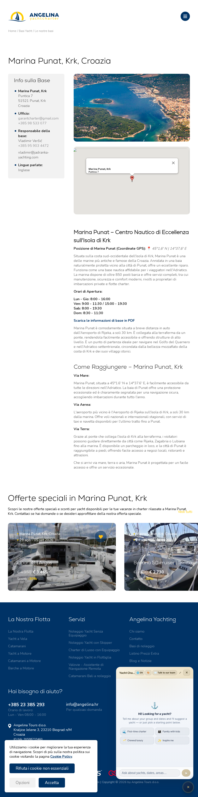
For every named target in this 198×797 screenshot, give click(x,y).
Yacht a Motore (20, 653)
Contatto (136, 639)
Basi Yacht (25, 31)
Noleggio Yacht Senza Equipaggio (86, 633)
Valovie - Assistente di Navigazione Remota (86, 667)
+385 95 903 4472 (33, 145)
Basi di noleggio (141, 646)
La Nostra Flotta (20, 631)
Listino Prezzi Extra (144, 653)
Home (12, 31)
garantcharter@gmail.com (38, 118)
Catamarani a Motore (24, 661)
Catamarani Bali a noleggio (90, 676)
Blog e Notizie (140, 661)
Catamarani (17, 646)
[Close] (173, 163)
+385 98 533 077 (32, 123)
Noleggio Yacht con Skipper (90, 643)
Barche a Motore (21, 668)
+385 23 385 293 (26, 705)
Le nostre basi (44, 31)
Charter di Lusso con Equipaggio (94, 650)
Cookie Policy (61, 756)
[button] (132, 179)
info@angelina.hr (82, 704)
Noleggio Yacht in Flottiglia (90, 657)
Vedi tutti (185, 511)
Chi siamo (136, 631)
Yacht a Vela (17, 639)
